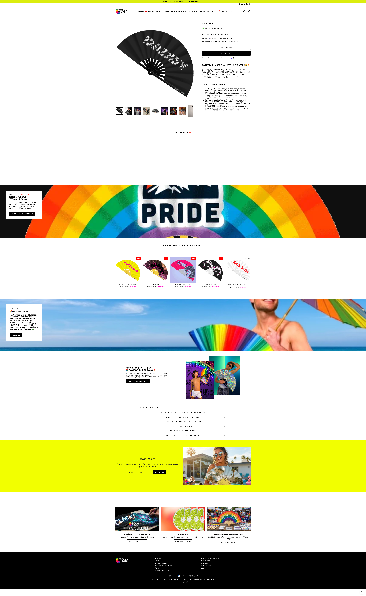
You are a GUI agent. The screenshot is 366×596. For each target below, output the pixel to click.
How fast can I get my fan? (183, 431)
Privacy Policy (205, 568)
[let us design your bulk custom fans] (229, 519)
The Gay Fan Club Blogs (162, 570)
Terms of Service (206, 565)
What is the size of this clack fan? (183, 417)
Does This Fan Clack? (183, 426)
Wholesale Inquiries (161, 563)
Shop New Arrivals (183, 541)
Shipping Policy (205, 560)
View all (182, 251)
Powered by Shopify (183, 582)
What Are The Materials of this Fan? (183, 422)
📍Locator (225, 11)
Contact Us (158, 560)
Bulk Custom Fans (201, 11)
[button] (38, 575)
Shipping (213, 34)
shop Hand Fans (174, 11)
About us (16, 335)
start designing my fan (22, 214)
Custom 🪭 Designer (147, 11)
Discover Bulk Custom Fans (229, 542)
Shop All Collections (138, 381)
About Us (158, 558)
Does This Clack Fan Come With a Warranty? (183, 413)
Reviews (157, 568)
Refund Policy (205, 563)
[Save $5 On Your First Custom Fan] (137, 519)
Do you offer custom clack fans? (183, 435)
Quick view (131, 168)
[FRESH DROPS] (183, 519)
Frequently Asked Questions (164, 565)
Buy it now (226, 53)
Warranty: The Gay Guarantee (210, 558)
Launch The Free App (137, 541)
